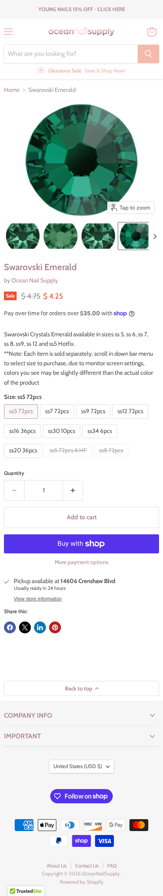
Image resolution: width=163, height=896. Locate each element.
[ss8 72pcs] (112, 459)
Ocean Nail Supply (34, 280)
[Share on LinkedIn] (40, 627)
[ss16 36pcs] (23, 440)
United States (77, 766)
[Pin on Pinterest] (55, 627)
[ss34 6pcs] (100, 440)
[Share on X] (25, 627)
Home (12, 90)
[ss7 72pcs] (58, 420)
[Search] (148, 54)
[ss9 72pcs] (94, 420)
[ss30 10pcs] (62, 440)
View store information (38, 599)
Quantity (14, 473)
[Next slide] (154, 236)
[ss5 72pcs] (22, 420)
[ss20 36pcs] (24, 459)
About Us (56, 865)
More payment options (81, 562)
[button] (22, 236)
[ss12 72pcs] (131, 420)
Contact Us (87, 865)
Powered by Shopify (82, 882)
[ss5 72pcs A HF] (69, 459)
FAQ (112, 865)
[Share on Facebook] (10, 627)
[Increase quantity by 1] (73, 490)
